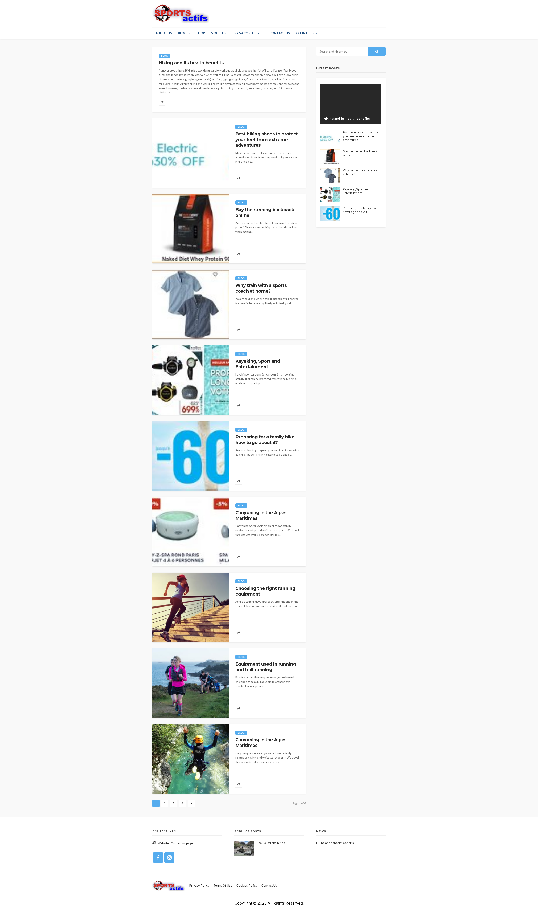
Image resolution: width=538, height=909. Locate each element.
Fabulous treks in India (271, 842)
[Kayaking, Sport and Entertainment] (190, 380)
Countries (305, 33)
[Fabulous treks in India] (244, 848)
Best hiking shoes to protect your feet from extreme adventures (266, 139)
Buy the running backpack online (264, 212)
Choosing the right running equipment (265, 591)
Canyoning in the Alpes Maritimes (261, 515)
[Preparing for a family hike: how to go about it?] (190, 456)
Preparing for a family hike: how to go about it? (265, 439)
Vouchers (219, 33)
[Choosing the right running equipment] (190, 607)
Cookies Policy (246, 885)
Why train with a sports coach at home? (261, 288)
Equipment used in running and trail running (265, 666)
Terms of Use (223, 885)
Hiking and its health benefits (191, 62)
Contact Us (279, 33)
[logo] (180, 13)
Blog (182, 33)
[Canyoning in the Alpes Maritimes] (190, 531)
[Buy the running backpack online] (190, 228)
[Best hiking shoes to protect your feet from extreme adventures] (190, 153)
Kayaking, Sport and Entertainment (257, 363)
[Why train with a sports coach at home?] (190, 304)
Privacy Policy (247, 33)
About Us (164, 33)
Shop (200, 33)
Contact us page (182, 843)
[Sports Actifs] (168, 885)
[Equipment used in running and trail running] (190, 683)
